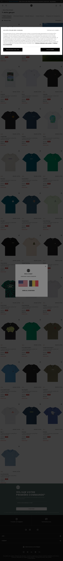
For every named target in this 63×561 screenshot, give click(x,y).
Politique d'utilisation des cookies (43, 43)
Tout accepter (50, 49)
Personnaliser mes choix (12, 49)
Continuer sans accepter (53, 30)
